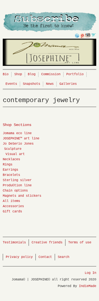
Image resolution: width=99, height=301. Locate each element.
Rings (7, 165)
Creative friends (47, 242)
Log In (90, 273)
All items (11, 201)
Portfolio (75, 74)
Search (63, 257)
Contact (45, 257)
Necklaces (11, 159)
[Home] (49, 40)
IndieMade (87, 286)
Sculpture (12, 149)
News (50, 84)
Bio (6, 74)
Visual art (15, 154)
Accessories (13, 206)
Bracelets (11, 175)
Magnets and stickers (22, 196)
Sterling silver (17, 180)
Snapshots (31, 84)
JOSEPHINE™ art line (21, 138)
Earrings (10, 170)
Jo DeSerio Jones (18, 144)
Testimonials (14, 242)
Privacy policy (19, 257)
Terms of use (79, 242)
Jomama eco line (17, 133)
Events (11, 84)
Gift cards (12, 211)
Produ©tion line (17, 185)
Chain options (15, 191)
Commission (51, 74)
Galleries (68, 84)
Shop (18, 74)
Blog (31, 74)
